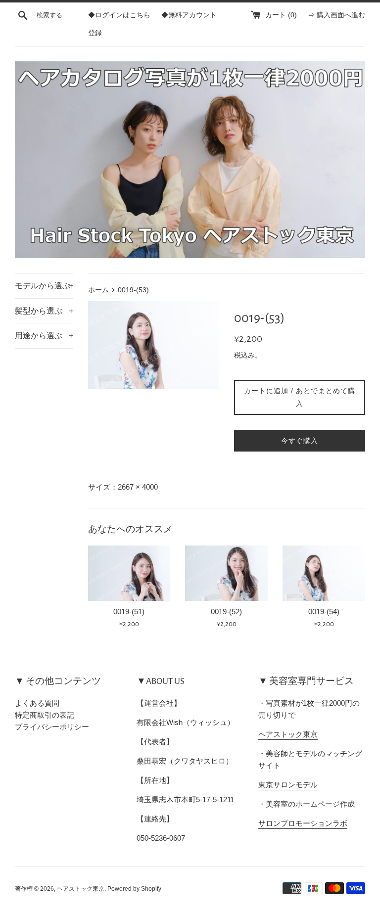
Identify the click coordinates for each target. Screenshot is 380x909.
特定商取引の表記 (44, 715)
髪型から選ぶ (44, 311)
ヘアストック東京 (288, 734)
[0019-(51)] (129, 572)
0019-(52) (226, 611)
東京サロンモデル (288, 784)
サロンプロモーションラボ (302, 823)
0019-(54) (323, 611)
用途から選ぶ (44, 335)
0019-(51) (128, 611)
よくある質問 (37, 703)
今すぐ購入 (299, 441)
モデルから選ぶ (44, 285)
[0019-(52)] (226, 572)
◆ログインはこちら (119, 15)
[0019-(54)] (324, 572)
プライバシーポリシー (52, 727)
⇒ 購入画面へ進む (336, 15)
